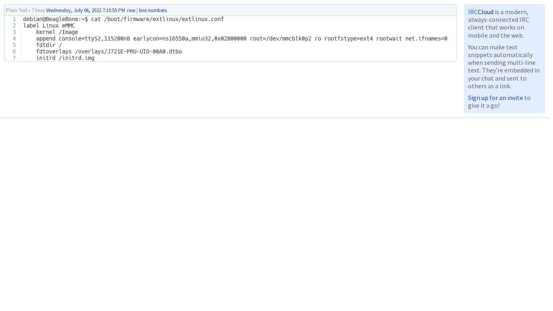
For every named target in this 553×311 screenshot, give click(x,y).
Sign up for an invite (495, 98)
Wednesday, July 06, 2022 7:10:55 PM (85, 10)
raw (131, 10)
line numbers (153, 10)
